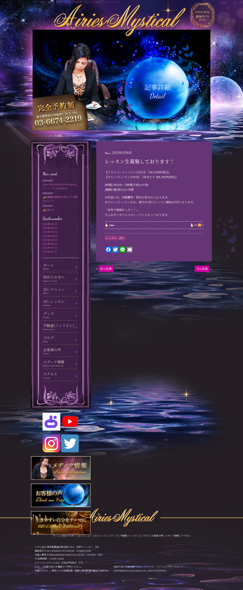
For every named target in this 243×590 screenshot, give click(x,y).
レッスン (111, 238)
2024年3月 (48, 232)
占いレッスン (101, 535)
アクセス (185, 535)
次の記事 (202, 269)
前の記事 (106, 269)
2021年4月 (48, 243)
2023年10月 (49, 236)
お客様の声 (157, 535)
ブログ (145, 535)
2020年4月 (48, 247)
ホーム (36, 136)
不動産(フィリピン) (130, 535)
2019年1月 (48, 251)
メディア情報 (172, 535)
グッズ (114, 535)
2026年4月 (48, 224)
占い (122, 238)
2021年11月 (48, 240)
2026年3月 (48, 228)
